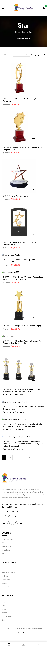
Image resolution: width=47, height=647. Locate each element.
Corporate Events (7, 539)
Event (24, 32)
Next (35, 457)
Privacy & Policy (23, 633)
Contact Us (5, 587)
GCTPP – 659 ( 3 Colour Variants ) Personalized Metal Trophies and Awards (23, 278)
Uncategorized (24, 38)
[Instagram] (9, 523)
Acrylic (4, 602)
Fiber (3, 605)
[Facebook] (4, 523)
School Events (6, 543)
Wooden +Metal (7, 616)
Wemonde (38, 628)
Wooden (5, 613)
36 (27, 55)
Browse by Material (8, 572)
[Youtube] (21, 523)
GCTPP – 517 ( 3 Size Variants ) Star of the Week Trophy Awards (24, 407)
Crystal (4, 609)
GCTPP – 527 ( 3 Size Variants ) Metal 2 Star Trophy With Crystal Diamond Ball (22, 390)
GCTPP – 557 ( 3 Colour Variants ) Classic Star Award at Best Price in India (22, 342)
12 (16, 55)
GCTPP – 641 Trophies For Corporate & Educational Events (20, 260)
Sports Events (6, 550)
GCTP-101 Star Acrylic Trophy (15, 196)
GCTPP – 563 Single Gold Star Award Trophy (22, 325)
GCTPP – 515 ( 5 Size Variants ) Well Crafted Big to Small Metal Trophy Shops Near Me (23, 425)
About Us (5, 583)
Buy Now (33, 91)
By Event (5, 576)
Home (17, 32)
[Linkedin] (15, 523)
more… (4, 554)
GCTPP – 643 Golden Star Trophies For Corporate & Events (20, 243)
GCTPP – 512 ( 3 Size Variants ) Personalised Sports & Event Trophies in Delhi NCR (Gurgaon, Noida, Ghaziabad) (23, 443)
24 (21, 55)
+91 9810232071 (13, 511)
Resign (4, 620)
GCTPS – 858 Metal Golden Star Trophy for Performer (21, 100)
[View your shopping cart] (44, 7)
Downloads (6, 579)
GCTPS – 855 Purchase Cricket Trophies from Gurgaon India (22, 148)
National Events (7, 546)
